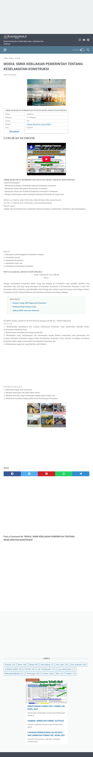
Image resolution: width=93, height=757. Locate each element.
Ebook (33, 665)
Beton (22, 665)
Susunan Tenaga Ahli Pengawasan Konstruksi (29, 303)
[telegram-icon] (88, 40)
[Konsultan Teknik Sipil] (17, 37)
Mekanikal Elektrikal (14, 674)
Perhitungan (33, 674)
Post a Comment (10, 75)
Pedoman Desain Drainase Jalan (24, 307)
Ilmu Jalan (62, 665)
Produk (48, 674)
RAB (59, 674)
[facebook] (12, 473)
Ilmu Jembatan (78, 665)
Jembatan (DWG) (13, 669)
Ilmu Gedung (47, 665)
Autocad (10, 665)
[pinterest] (46, 473)
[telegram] (80, 473)
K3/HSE (30, 669)
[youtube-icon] (84, 40)
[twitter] (29, 473)
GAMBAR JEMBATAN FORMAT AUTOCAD (45, 721)
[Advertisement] (46, 17)
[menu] (6, 50)
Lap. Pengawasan (46, 669)
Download (14, 131)
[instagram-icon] (80, 40)
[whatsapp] (63, 473)
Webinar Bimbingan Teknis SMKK (39, 124)
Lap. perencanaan (66, 669)
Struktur (71, 674)
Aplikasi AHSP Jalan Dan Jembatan (25, 310)
